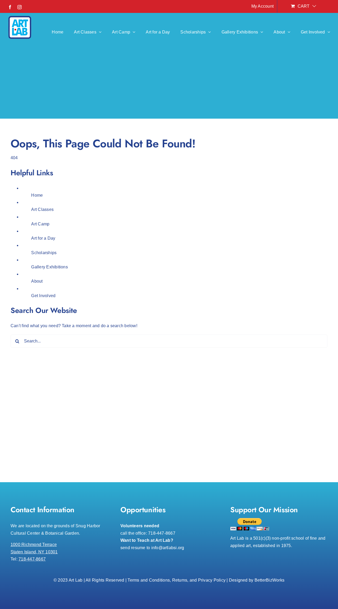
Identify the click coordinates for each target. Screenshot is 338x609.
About (37, 281)
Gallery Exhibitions (49, 267)
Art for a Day (43, 238)
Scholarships (44, 252)
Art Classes (42, 209)
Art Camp (40, 224)
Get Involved (43, 295)
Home (37, 195)
